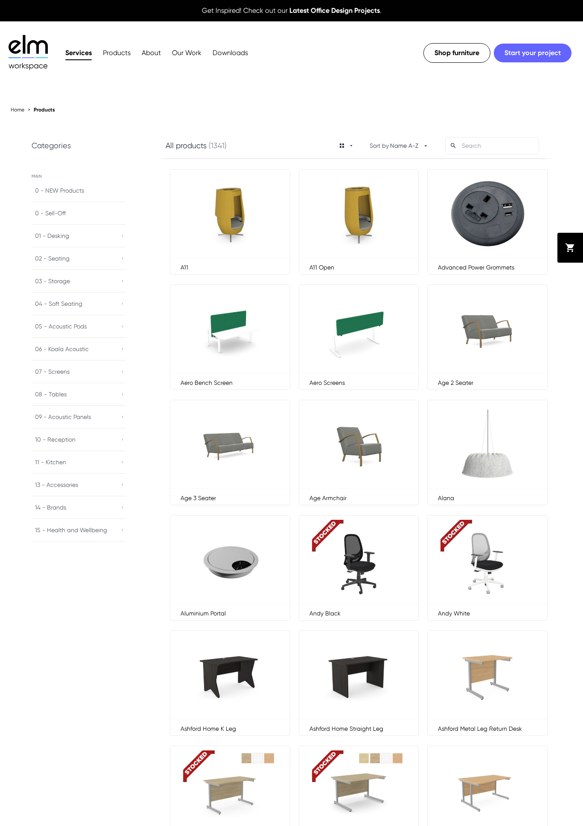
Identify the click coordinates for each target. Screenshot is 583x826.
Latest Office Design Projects (334, 10)
